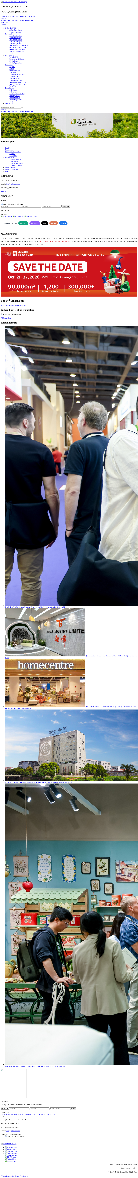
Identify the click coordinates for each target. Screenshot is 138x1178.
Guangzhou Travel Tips (17, 82)
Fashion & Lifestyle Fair (27, 16)
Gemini (63, 223)
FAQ (11, 53)
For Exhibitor (9, 55)
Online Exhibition (11, 28)
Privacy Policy (41, 1114)
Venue (11, 69)
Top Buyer (13, 161)
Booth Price (13, 61)
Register (12, 67)
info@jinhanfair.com (13, 184)
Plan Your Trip (14, 72)
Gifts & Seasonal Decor (17, 49)
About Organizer (15, 43)
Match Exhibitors (15, 78)
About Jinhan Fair (15, 36)
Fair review (13, 92)
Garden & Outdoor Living (18, 47)
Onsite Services (14, 71)
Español (30, 20)
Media (21, 204)
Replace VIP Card (15, 76)
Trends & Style (15, 159)
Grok (44, 223)
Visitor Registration (7, 305)
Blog (11, 101)
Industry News (14, 96)
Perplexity (34, 223)
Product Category (15, 38)
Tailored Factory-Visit (16, 51)
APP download (6, 318)
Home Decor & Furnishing (18, 45)
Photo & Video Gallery (17, 94)
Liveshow (13, 156)
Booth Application (15, 63)
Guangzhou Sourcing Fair (10, 16)
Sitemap (49, 1114)
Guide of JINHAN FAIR (18, 84)
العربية (17, 20)
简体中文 (4, 20)
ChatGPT (23, 223)
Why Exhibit (13, 57)
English (3, 18)
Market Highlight (15, 165)
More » (3, 191)
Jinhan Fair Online (15, 30)
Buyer (5, 204)
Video (12, 154)
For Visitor (9, 65)
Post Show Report (15, 42)
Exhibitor (13, 204)
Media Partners (14, 98)
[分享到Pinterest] (10, 1159)
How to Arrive (19, 1114)
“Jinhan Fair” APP (15, 80)
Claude (53, 223)
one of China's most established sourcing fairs (55, 241)
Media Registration (15, 100)
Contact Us (9, 103)
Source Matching (15, 32)
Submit (73, 1108)
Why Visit (12, 86)
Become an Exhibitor (16, 59)
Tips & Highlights (16, 163)
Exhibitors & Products (17, 74)
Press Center (9, 88)
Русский (11, 20)
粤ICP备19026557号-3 (129, 1168)
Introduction (9, 34)
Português (23, 20)
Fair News (13, 90)
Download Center (15, 40)
